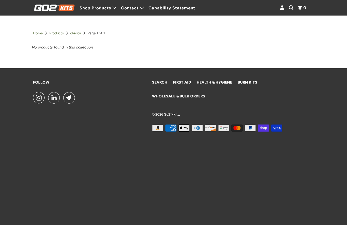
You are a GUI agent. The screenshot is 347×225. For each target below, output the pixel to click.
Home (38, 33)
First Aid (182, 82)
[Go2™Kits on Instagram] (40, 98)
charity (75, 33)
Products (56, 33)
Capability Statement (171, 8)
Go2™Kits (171, 114)
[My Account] (282, 7)
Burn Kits (247, 82)
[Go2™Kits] (54, 8)
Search (159, 82)
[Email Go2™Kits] (70, 98)
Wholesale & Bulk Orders (178, 96)
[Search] (291, 7)
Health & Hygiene (214, 82)
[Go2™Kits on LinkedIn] (55, 98)
